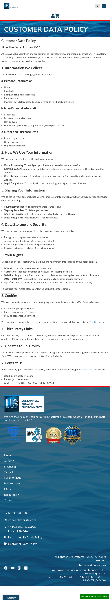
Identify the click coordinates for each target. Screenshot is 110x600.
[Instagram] (19, 568)
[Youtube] (12, 568)
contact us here (90, 369)
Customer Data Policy (22, 544)
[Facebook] (6, 568)
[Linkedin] (26, 568)
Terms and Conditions (92, 565)
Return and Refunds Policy (25, 537)
